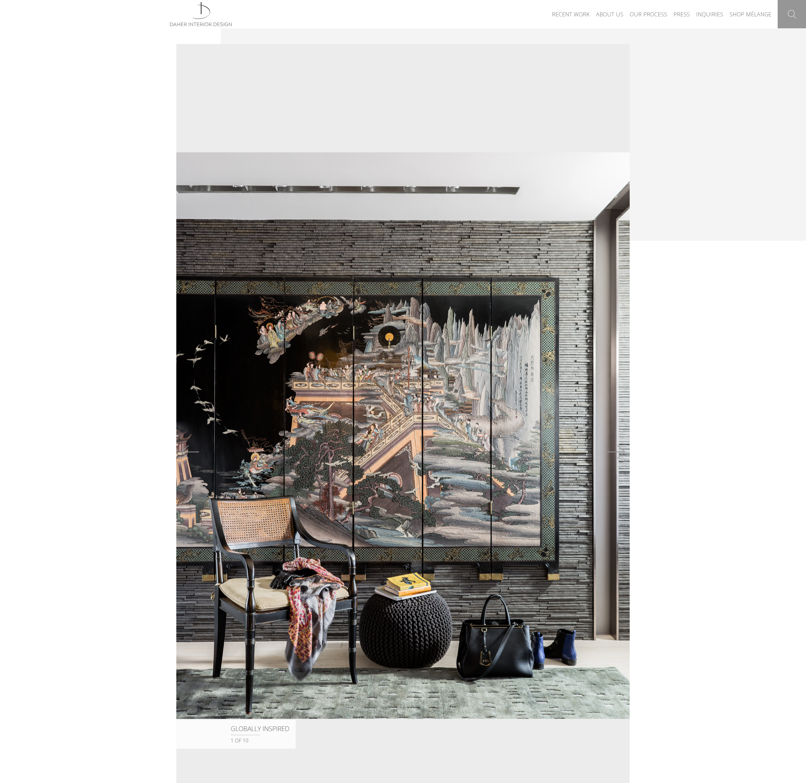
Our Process (648, 14)
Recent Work (571, 14)
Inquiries (709, 14)
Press (681, 14)
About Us (609, 14)
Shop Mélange (750, 14)
